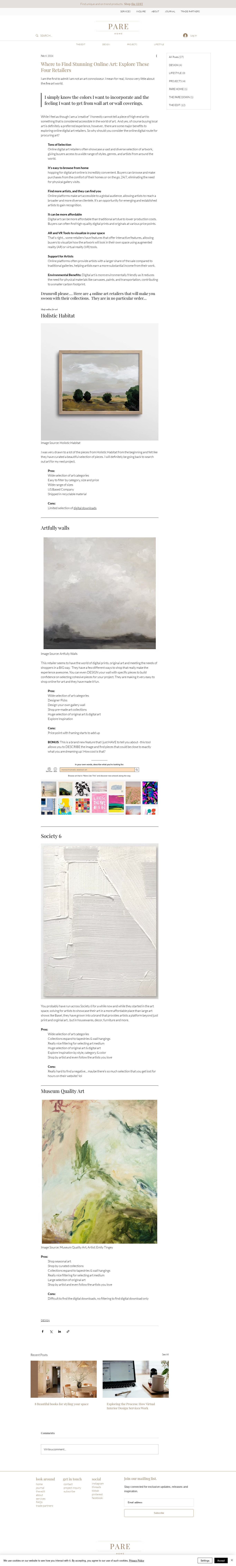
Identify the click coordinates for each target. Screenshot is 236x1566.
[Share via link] (68, 1331)
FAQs (39, 1502)
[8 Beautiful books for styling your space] (64, 1379)
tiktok (95, 1490)
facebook (97, 1498)
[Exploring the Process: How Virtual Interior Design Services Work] (136, 1379)
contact (68, 1484)
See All (165, 1354)
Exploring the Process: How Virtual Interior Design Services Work (131, 1406)
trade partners (44, 1505)
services (40, 1498)
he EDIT (137, 4)
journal (40, 1487)
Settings (205, 1560)
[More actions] (156, 56)
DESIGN (45, 1320)
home (39, 1484)
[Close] (232, 1560)
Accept (221, 1560)
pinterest (97, 1494)
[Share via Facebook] (42, 1331)
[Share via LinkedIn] (59, 1331)
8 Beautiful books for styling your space (62, 1404)
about (39, 1495)
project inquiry (72, 1487)
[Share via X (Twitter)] (51, 1331)
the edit (40, 1491)
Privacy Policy (136, 1560)
